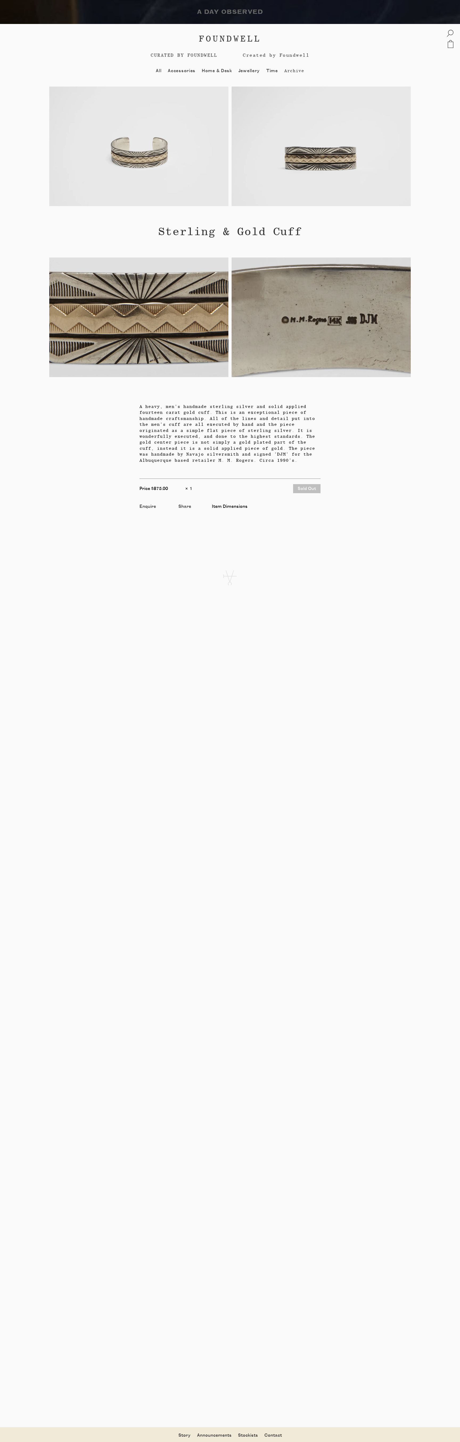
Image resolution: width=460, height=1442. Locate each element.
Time (272, 70)
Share (184, 506)
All (158, 70)
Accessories (181, 70)
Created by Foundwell (276, 55)
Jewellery (249, 70)
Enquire (147, 506)
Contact (273, 1435)
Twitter (186, 512)
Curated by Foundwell (184, 55)
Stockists (248, 1435)
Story (184, 1435)
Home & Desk (217, 70)
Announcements (214, 1435)
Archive (294, 70)
